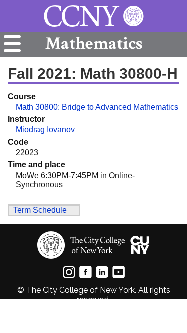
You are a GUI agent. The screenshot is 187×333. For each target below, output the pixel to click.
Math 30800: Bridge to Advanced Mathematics (97, 107)
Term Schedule (40, 210)
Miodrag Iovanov (45, 129)
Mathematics (93, 43)
